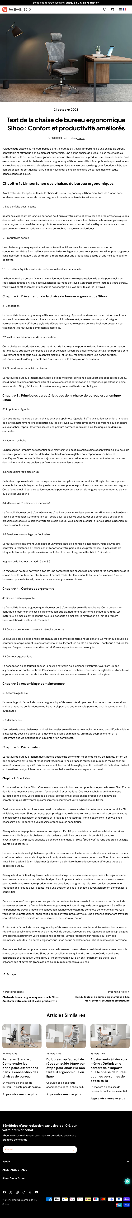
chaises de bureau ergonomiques (44, 197)
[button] (126, 9)
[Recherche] (105, 9)
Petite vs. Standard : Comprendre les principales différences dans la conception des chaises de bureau (20, 1067)
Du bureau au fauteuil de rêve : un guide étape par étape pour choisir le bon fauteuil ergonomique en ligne (65, 1067)
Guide (81, 138)
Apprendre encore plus (19, 1094)
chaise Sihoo (30, 787)
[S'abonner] (73, 1149)
